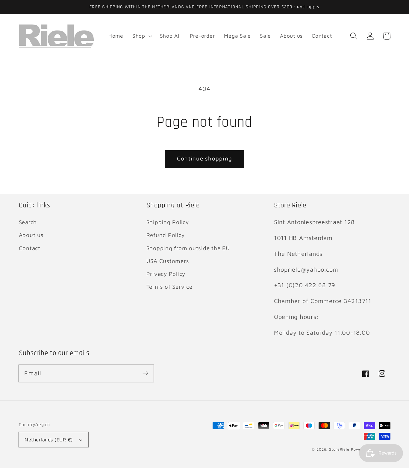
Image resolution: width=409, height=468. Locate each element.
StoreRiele (339, 449)
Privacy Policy (166, 273)
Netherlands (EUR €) (49, 439)
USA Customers (167, 261)
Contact (29, 248)
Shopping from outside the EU (188, 248)
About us (31, 235)
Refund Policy (165, 235)
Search (28, 222)
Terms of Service (169, 286)
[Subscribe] (145, 373)
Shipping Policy (167, 222)
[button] (354, 36)
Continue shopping (204, 158)
